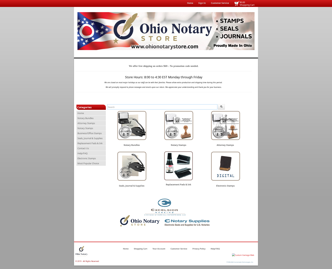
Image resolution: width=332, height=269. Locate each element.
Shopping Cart (247, 4)
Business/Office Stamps (89, 133)
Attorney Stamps (86, 123)
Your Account (159, 248)
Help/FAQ (82, 153)
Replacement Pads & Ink (90, 143)
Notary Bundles (85, 118)
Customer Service (220, 3)
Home (190, 3)
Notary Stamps (85, 128)
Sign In (202, 3)
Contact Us (83, 148)
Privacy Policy (198, 248)
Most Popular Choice (88, 163)
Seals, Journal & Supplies (90, 138)
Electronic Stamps (86, 158)
